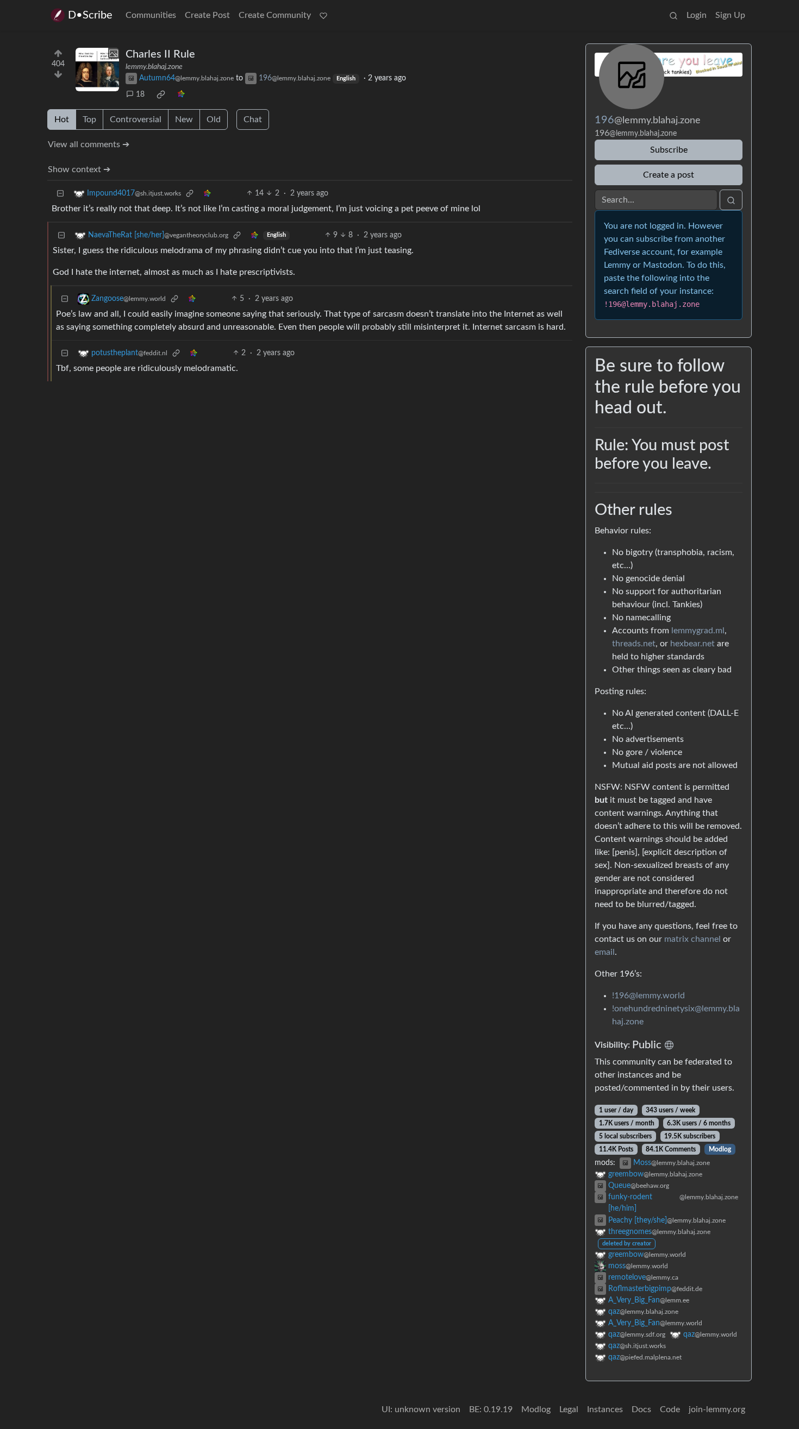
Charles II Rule (160, 54)
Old (214, 119)
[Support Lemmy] (323, 15)
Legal (568, 1409)
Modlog (720, 1149)
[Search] (673, 15)
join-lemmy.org (717, 1409)
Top (89, 119)
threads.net (634, 643)
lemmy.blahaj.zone (154, 67)
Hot (61, 119)
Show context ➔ (79, 169)
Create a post (668, 175)
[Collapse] (60, 193)
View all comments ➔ (88, 144)
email (605, 952)
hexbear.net (692, 643)
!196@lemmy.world (648, 995)
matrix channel (692, 939)
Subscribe (669, 150)
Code (670, 1409)
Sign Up (730, 15)
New (184, 119)
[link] (160, 94)
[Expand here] (97, 69)
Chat (253, 119)
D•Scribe (90, 15)
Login (696, 15)
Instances (605, 1409)
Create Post (207, 15)
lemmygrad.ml (698, 630)
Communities (151, 15)
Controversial (135, 119)
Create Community (275, 15)
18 (140, 94)
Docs (641, 1409)
